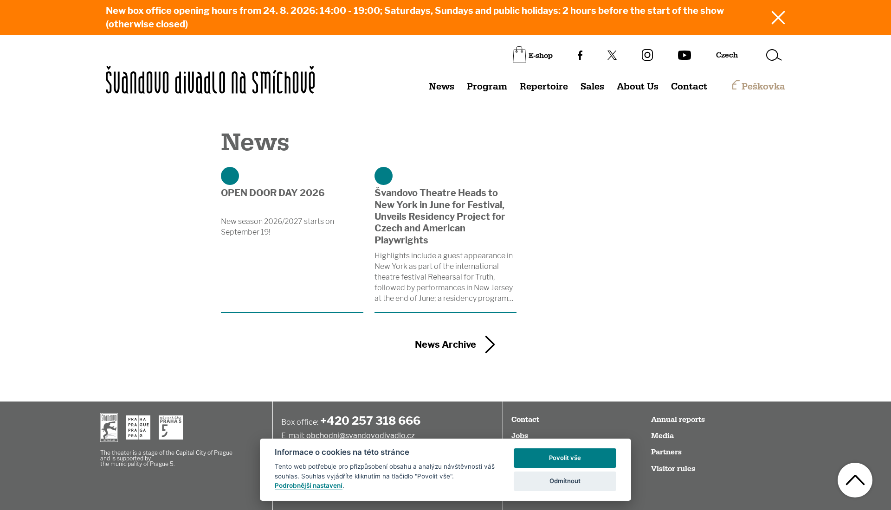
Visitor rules (673, 468)
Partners (666, 452)
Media (662, 435)
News (441, 87)
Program (487, 87)
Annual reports (678, 419)
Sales (592, 87)
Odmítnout (565, 480)
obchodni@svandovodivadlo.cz (360, 435)
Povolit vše (565, 457)
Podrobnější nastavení (308, 485)
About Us (638, 87)
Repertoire (544, 87)
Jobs (519, 435)
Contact (689, 87)
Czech (727, 55)
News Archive (445, 344)
